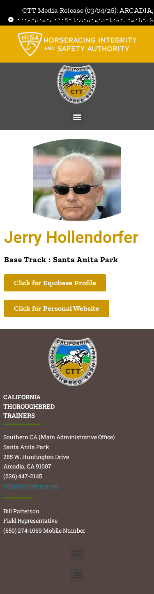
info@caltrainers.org (30, 486)
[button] (77, 116)
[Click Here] (77, 44)
